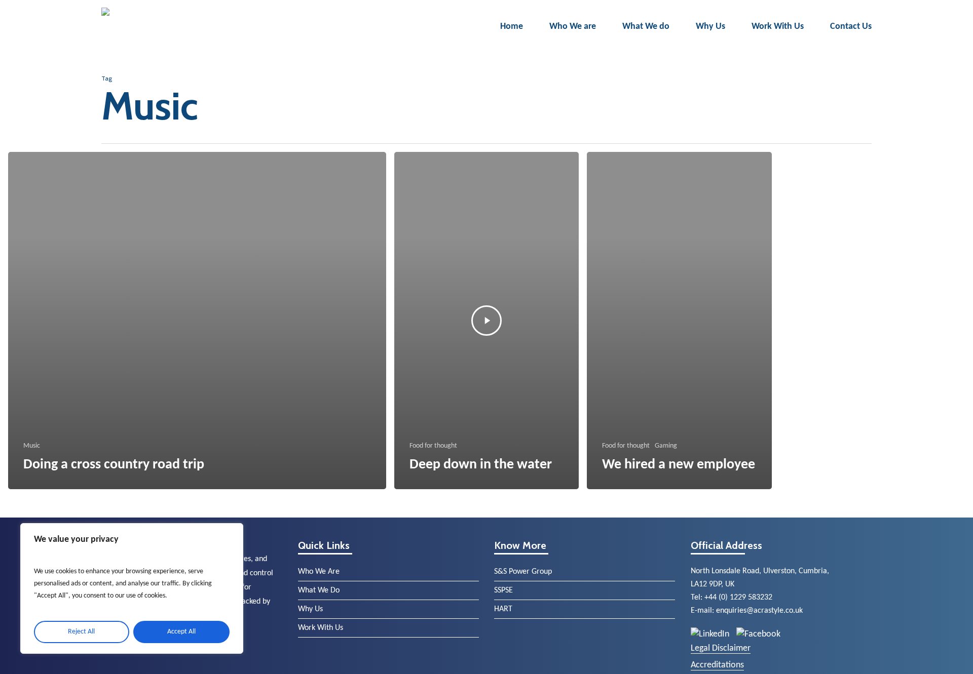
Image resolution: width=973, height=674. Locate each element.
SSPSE (503, 590)
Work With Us (320, 628)
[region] (131, 588)
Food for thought (433, 446)
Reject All (81, 632)
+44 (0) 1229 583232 (738, 597)
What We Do (319, 590)
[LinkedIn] (711, 634)
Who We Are (319, 572)
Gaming (666, 446)
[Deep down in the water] (486, 320)
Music (31, 446)
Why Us (310, 609)
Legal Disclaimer (721, 648)
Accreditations (717, 665)
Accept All (181, 632)
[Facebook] (758, 634)
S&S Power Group (523, 572)
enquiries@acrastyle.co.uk (759, 611)
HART (503, 609)
